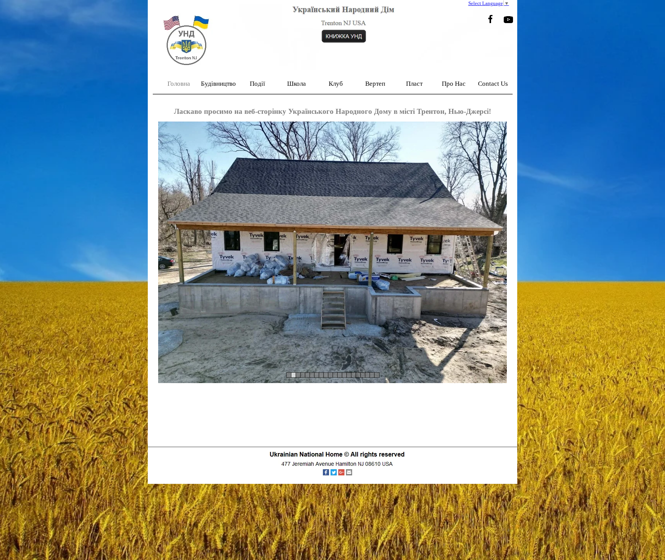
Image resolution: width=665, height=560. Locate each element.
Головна (178, 83)
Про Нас (454, 83)
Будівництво (218, 83)
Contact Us (493, 83)
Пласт (414, 83)
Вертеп (375, 83)
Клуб (336, 83)
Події (257, 83)
